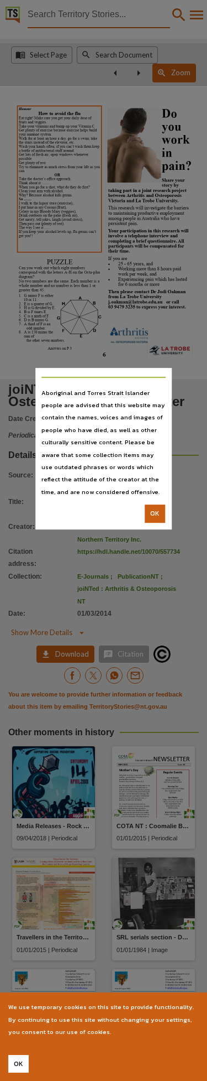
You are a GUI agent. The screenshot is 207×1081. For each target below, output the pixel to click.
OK (155, 513)
